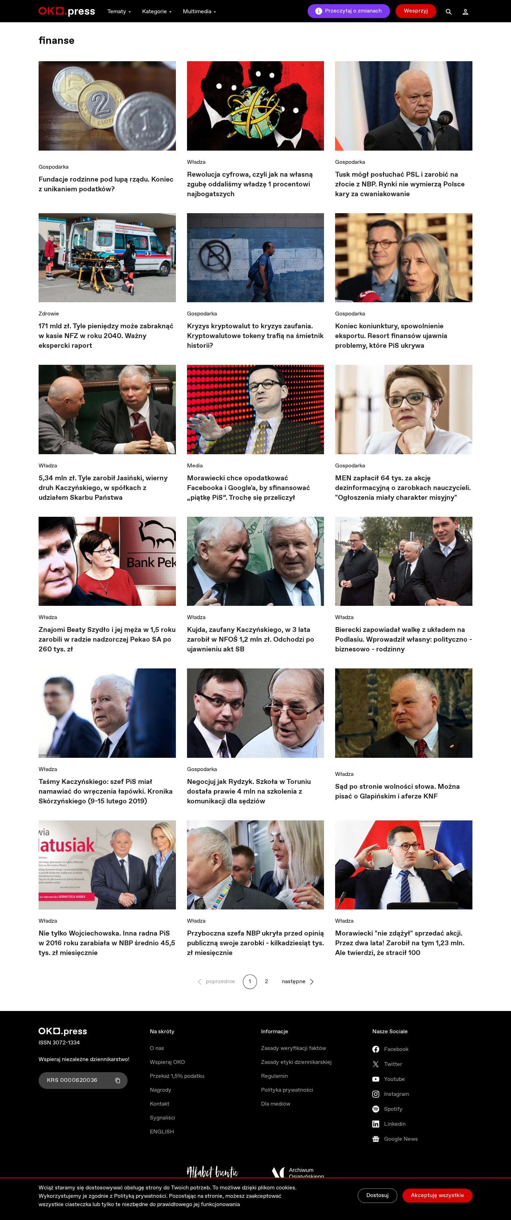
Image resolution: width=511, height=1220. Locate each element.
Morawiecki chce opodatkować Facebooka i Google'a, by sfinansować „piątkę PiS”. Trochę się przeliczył (248, 488)
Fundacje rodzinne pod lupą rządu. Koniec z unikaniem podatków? (106, 184)
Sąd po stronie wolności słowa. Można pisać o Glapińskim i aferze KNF (397, 791)
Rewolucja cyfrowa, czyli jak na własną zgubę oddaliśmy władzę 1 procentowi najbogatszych (250, 184)
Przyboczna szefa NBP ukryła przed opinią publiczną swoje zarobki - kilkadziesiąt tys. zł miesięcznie (255, 943)
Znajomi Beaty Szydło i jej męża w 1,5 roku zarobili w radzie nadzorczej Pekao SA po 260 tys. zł (107, 639)
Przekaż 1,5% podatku (177, 1076)
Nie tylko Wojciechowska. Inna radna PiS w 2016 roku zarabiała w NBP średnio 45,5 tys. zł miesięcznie (107, 943)
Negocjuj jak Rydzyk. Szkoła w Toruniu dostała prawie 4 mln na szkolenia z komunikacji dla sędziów (249, 791)
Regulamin (274, 1076)
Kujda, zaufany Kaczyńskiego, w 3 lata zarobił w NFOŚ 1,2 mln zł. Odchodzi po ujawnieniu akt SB (250, 639)
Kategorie (154, 11)
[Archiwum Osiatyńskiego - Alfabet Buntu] (212, 1173)
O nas (157, 1048)
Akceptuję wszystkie (437, 1195)
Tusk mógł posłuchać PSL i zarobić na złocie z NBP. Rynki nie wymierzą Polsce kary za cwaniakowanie (400, 184)
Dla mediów (275, 1104)
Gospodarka (53, 167)
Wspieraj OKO (167, 1062)
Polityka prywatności (287, 1090)
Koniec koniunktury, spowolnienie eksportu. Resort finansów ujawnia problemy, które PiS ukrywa (391, 336)
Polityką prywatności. (141, 1196)
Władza (196, 162)
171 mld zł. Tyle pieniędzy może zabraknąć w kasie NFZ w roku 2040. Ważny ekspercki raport (106, 336)
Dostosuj (377, 1195)
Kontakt (159, 1104)
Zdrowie (49, 314)
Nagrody (160, 1090)
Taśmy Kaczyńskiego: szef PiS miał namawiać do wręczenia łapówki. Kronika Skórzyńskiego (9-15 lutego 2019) (106, 791)
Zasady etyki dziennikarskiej (296, 1062)
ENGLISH (162, 1131)
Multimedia (197, 11)
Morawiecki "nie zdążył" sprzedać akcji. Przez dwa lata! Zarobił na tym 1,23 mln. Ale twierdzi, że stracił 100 (399, 943)
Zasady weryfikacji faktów (293, 1048)
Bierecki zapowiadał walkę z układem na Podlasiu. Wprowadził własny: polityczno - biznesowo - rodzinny (403, 639)
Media (195, 465)
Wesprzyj (416, 11)
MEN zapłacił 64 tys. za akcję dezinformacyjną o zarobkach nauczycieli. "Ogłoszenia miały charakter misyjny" (403, 488)
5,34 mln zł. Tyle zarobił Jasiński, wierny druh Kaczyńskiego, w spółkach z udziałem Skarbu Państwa (103, 488)
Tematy (116, 11)
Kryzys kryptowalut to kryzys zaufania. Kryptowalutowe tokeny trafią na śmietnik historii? (255, 336)
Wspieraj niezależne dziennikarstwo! (84, 1059)
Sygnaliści (162, 1118)
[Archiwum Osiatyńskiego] (298, 1173)
